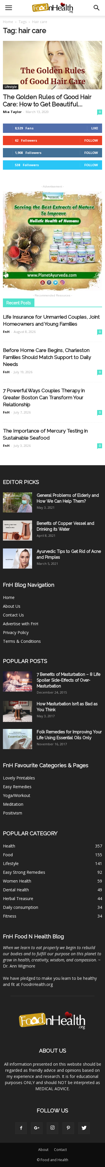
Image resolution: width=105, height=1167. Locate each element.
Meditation (13, 804)
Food (8, 854)
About (43, 1149)
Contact (60, 1149)
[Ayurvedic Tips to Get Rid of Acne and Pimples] (17, 558)
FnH (6, 331)
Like (94, 128)
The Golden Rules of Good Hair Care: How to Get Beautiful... (47, 100)
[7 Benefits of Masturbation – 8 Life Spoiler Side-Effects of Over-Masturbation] (17, 681)
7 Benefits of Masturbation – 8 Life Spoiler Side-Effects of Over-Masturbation (68, 680)
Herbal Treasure (18, 898)
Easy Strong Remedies (24, 872)
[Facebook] (21, 1128)
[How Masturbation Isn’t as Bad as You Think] (17, 711)
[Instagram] (52, 1128)
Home (8, 21)
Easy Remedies (17, 786)
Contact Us (13, 615)
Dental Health (16, 889)
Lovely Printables (19, 778)
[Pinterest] (68, 1128)
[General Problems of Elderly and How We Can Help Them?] (17, 502)
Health (9, 846)
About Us (11, 606)
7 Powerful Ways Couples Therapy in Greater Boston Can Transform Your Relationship (44, 397)
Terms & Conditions (22, 641)
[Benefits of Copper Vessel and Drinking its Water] (17, 530)
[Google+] (37, 1128)
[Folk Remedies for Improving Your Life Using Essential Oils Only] (17, 739)
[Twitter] (84, 1128)
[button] (97, 8)
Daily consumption (20, 907)
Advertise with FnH (20, 623)
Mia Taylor (12, 112)
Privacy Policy (16, 632)
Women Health (17, 881)
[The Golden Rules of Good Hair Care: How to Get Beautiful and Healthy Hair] (52, 65)
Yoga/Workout (16, 795)
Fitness (9, 916)
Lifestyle (11, 87)
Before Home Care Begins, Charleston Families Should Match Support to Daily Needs (47, 357)
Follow (91, 140)
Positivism (12, 813)
